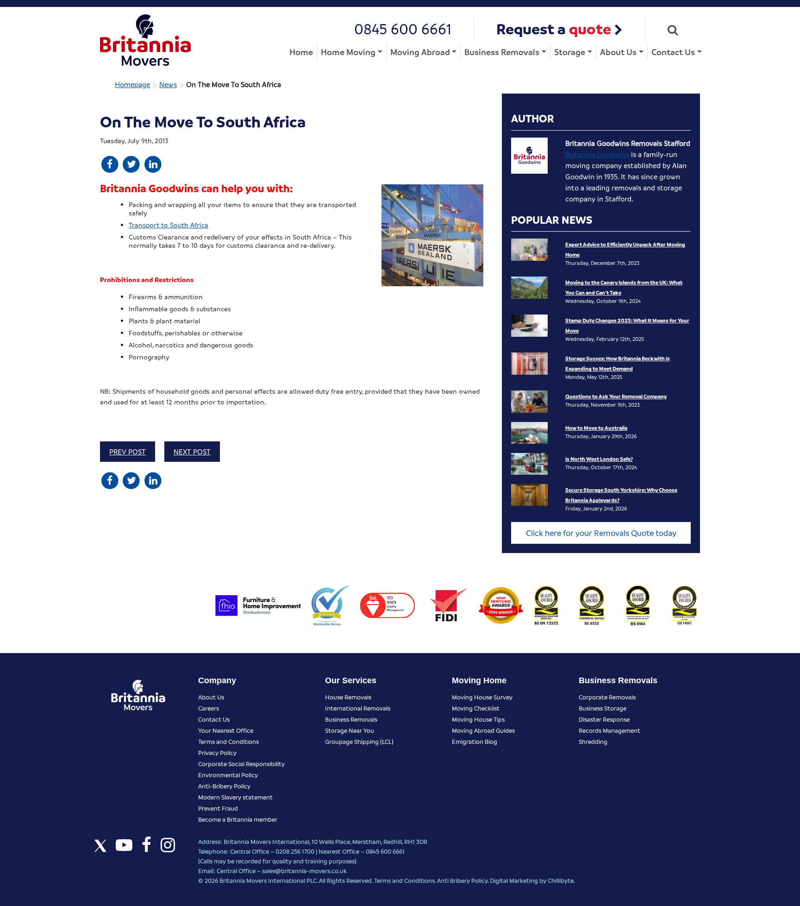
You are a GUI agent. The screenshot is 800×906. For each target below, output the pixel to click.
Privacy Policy (217, 752)
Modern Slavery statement (235, 797)
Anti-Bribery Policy (224, 786)
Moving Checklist (476, 708)
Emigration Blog (474, 741)
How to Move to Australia (596, 427)
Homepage (132, 84)
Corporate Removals (607, 697)
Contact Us (673, 51)
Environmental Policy (228, 775)
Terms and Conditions (228, 741)
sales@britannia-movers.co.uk (304, 871)
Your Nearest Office (225, 730)
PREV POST (127, 451)
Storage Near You (349, 730)
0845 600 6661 (402, 28)
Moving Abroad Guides (483, 730)
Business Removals (501, 51)
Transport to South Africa (168, 224)
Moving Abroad (420, 51)
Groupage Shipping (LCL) (359, 741)
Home (301, 51)
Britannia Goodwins (597, 154)
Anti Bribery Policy (462, 880)
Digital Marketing (514, 880)
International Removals (357, 708)
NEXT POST (192, 451)
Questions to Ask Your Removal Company (616, 396)
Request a (553, 28)
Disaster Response (604, 719)
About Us (618, 51)
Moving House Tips (478, 719)
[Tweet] (132, 163)
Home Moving (348, 51)
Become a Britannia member (237, 819)
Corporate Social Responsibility (241, 764)
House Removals (348, 697)
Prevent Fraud (218, 808)
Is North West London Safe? (599, 458)
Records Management (609, 730)
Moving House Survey (482, 697)
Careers (208, 708)
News (168, 84)
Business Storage (602, 708)
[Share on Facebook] (110, 163)
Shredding (593, 741)
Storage (569, 51)
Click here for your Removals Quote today (601, 533)
